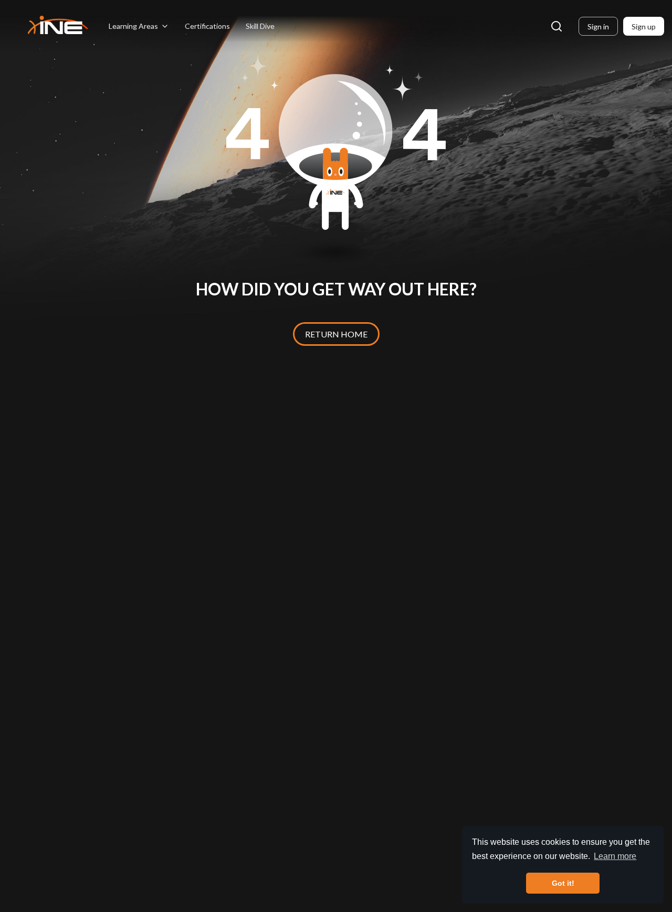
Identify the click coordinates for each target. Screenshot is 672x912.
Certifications (207, 26)
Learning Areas (133, 26)
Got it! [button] (563, 883)
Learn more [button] (615, 856)
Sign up (644, 26)
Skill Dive (260, 26)
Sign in (598, 26)
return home (336, 334)
